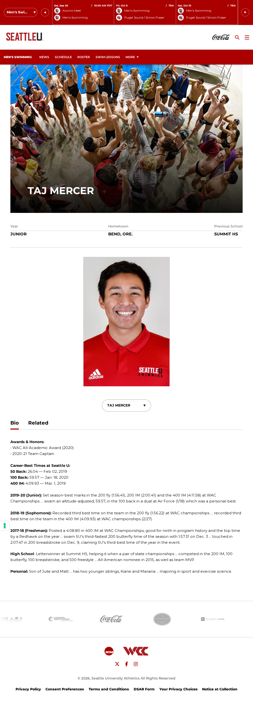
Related (38, 423)
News (44, 57)
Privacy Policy (28, 689)
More (130, 57)
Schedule (63, 57)
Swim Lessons (108, 57)
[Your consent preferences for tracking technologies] (4, 525)
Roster (83, 57)
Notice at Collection (219, 689)
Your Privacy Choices (178, 689)
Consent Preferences (64, 689)
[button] (45, 12)
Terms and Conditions (109, 689)
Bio (14, 423)
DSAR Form (144, 689)
